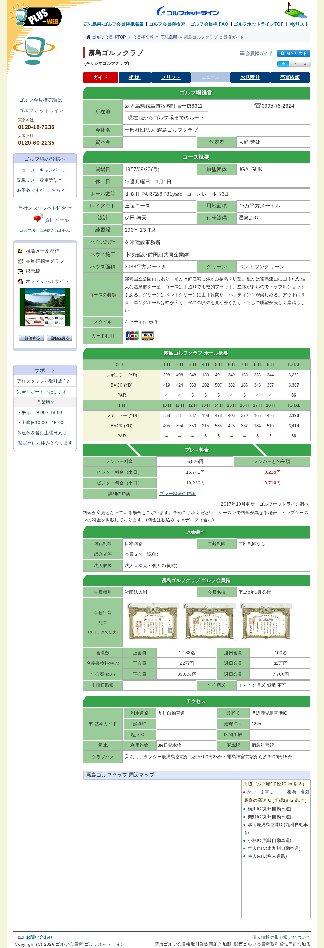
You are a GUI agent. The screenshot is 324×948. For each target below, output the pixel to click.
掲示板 (33, 271)
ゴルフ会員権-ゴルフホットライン (90, 944)
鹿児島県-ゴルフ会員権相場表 (113, 24)
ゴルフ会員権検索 (167, 24)
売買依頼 (290, 77)
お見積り (250, 77)
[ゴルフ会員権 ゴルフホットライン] (36, 17)
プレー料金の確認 (177, 493)
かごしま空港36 (263, 792)
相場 (135, 77)
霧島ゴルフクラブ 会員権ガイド (214, 37)
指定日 (25, 442)
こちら (54, 190)
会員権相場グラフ (45, 261)
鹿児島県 (168, 37)
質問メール (57, 220)
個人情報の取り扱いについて (281, 937)
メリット (171, 77)
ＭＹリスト (296, 53)
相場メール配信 (42, 251)
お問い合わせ (39, 937)
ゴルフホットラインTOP (259, 24)
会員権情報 (143, 37)
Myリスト (299, 24)
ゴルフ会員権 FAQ (209, 24)
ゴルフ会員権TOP (109, 37)
